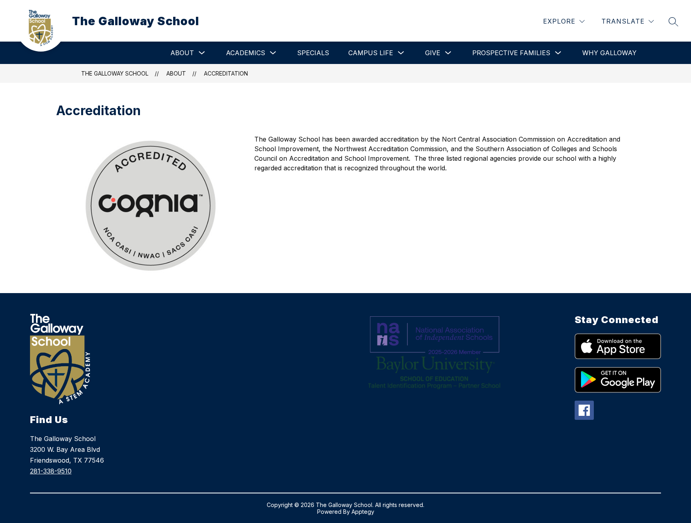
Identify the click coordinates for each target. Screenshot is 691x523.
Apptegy (362, 511)
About (182, 53)
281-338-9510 (51, 471)
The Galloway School (114, 73)
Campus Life (370, 53)
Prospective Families (511, 53)
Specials (313, 53)
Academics (245, 53)
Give (432, 53)
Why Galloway (609, 53)
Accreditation (226, 73)
